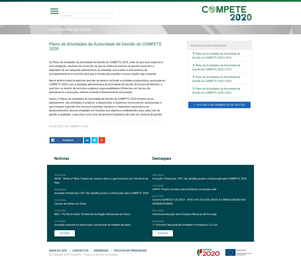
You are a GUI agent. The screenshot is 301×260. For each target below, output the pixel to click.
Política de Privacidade (130, 250)
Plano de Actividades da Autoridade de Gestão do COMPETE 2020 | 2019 (216, 67)
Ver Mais (65, 233)
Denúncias (101, 250)
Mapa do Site (58, 250)
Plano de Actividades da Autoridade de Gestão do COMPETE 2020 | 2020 (216, 79)
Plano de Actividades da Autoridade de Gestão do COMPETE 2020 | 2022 (216, 90)
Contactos (80, 250)
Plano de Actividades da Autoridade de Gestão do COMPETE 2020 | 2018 (216, 55)
